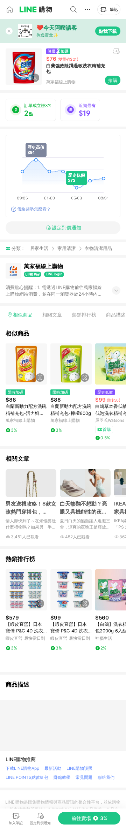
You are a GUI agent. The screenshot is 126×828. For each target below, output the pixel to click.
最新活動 (52, 768)
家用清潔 (66, 248)
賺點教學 (62, 777)
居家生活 (39, 248)
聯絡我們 (106, 777)
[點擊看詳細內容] (26, 364)
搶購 (112, 80)
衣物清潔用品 (98, 248)
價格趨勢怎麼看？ (34, 209)
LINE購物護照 (79, 768)
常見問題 (84, 777)
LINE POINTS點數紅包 (27, 777)
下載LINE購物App (22, 768)
